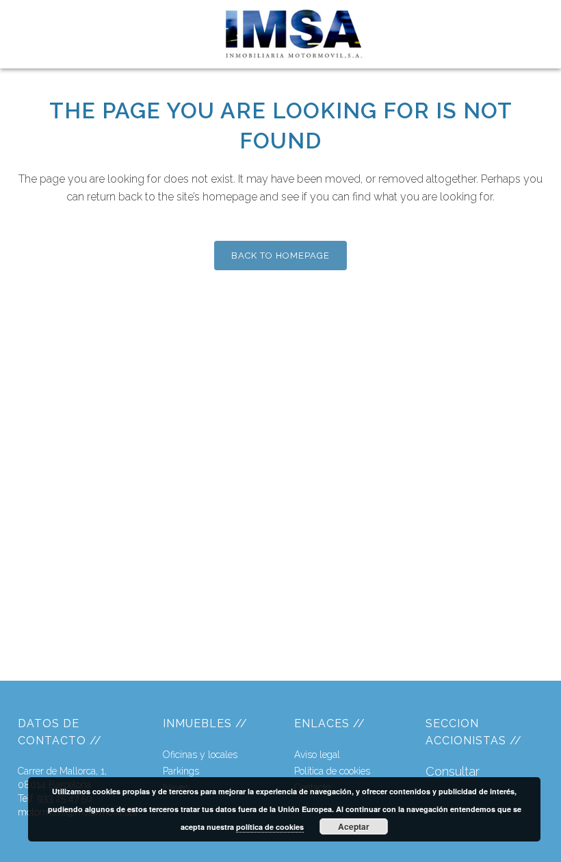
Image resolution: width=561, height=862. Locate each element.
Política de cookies (332, 771)
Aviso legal (317, 754)
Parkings (181, 771)
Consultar (453, 771)
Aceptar (353, 826)
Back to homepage (280, 255)
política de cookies (270, 827)
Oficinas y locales (200, 754)
